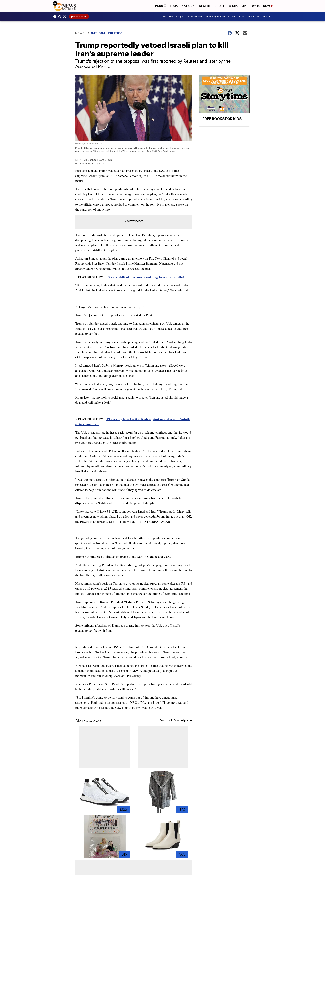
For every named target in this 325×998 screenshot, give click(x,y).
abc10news (55, 16)
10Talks (231, 16)
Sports (220, 6)
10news (65, 16)
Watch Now (261, 6)
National (189, 6)
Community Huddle (215, 16)
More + (266, 16)
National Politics (106, 33)
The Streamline (194, 16)
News (80, 33)
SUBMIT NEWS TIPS (249, 16)
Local (174, 6)
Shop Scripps (239, 6)
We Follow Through (173, 16)
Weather (205, 6)
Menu (159, 5)
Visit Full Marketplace (176, 720)
